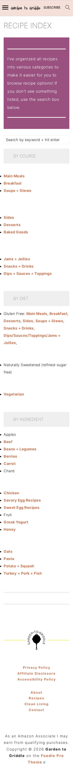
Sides (9, 217)
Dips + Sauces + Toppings (28, 273)
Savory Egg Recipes (22, 500)
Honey (10, 529)
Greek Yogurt (16, 522)
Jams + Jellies (17, 259)
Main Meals (14, 176)
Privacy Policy (36, 667)
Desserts (12, 225)
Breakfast (13, 183)
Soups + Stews (17, 190)
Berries (10, 456)
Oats (8, 551)
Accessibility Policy (36, 679)
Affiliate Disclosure (36, 673)
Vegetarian (14, 394)
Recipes (36, 698)
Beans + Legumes (20, 449)
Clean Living (37, 704)
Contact (36, 710)
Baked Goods (16, 232)
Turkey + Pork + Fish (23, 573)
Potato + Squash (19, 566)
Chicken (11, 493)
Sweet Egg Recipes (22, 507)
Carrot (10, 463)
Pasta (9, 559)
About (36, 692)
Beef (8, 442)
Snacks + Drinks (19, 266)
